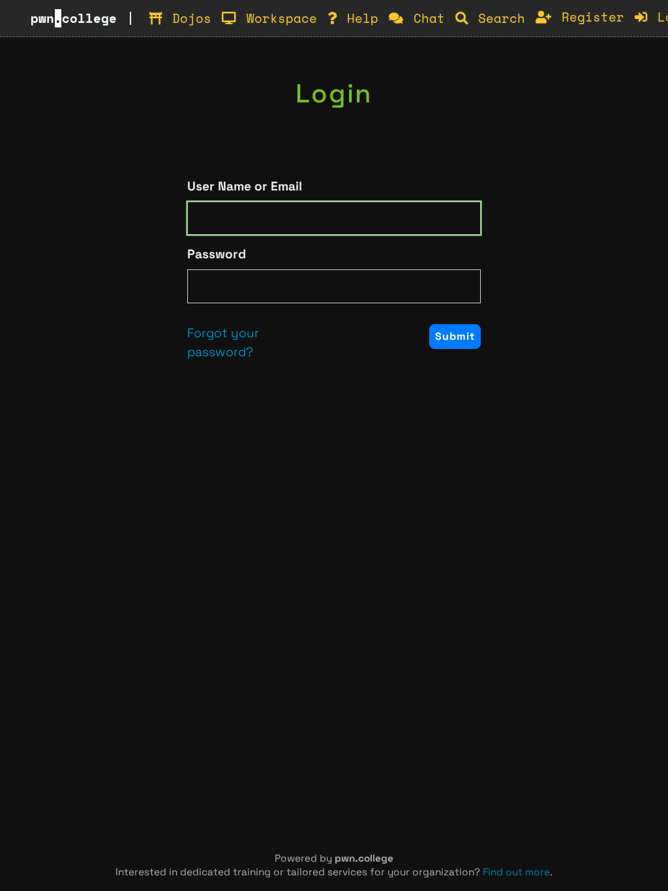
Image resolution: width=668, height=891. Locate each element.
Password (216, 254)
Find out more (516, 872)
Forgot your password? (223, 342)
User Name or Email (244, 186)
